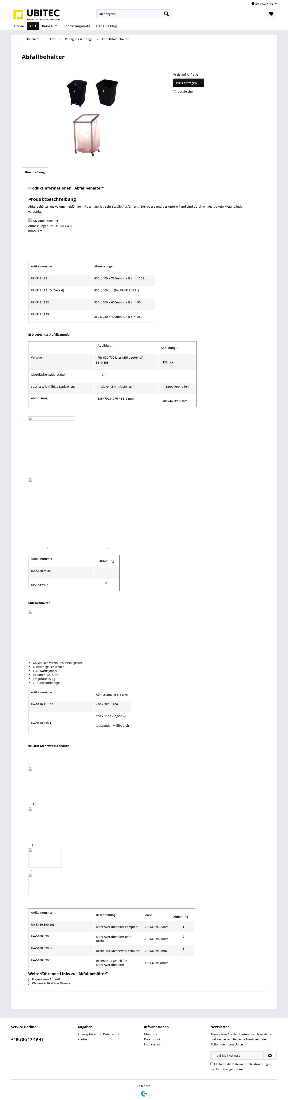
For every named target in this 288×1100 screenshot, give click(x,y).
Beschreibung (35, 172)
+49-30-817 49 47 (27, 1039)
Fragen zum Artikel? (45, 979)
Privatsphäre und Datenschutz (99, 1034)
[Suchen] (166, 13)
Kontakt (83, 1039)
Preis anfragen (186, 83)
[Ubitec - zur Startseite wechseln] (36, 14)
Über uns (150, 1034)
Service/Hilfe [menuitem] (264, 3)
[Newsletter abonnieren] (270, 1055)
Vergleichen (186, 91)
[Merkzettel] (271, 13)
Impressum (152, 1044)
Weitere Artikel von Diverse (50, 983)
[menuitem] (133, 13)
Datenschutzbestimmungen (252, 1064)
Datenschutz (153, 1039)
